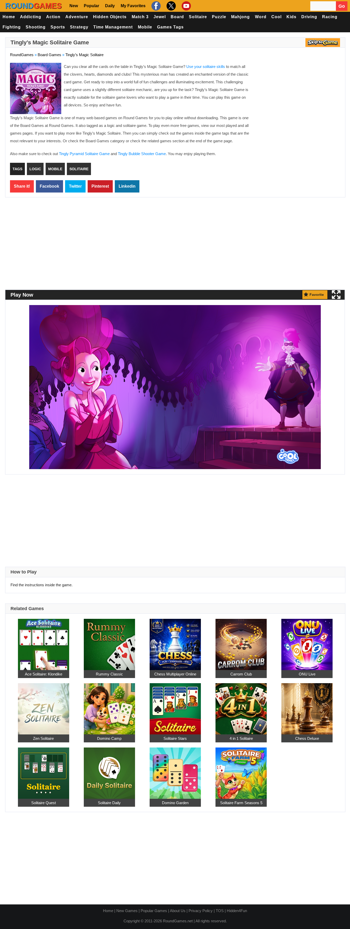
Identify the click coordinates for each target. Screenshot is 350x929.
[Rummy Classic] (109, 641)
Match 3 (140, 17)
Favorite (317, 294)
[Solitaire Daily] (109, 770)
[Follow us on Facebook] (155, 6)
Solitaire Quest (43, 803)
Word (260, 17)
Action (53, 17)
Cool (276, 17)
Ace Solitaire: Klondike (43, 674)
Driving (309, 17)
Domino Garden (175, 803)
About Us (178, 910)
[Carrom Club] (241, 641)
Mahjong (240, 17)
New (73, 6)
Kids (291, 17)
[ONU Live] (307, 641)
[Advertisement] (297, 100)
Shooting (36, 27)
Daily (110, 6)
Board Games (49, 55)
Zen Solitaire (43, 738)
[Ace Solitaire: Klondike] (43, 641)
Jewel (159, 17)
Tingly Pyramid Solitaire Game (84, 154)
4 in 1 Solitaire (241, 738)
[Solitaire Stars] (175, 706)
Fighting (12, 27)
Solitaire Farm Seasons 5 (241, 803)
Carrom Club (241, 674)
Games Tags (170, 27)
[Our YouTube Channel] (186, 6)
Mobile (145, 27)
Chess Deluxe (307, 738)
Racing (329, 17)
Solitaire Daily (109, 803)
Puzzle (219, 17)
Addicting (30, 17)
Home (9, 17)
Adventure (76, 17)
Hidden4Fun (237, 910)
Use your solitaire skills (205, 66)
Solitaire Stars (175, 738)
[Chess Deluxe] (307, 706)
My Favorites (133, 6)
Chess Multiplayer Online (175, 674)
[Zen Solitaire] (43, 706)
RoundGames (22, 55)
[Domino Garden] (175, 770)
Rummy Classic (109, 674)
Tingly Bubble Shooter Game (142, 154)
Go (341, 6)
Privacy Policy (201, 910)
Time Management (113, 27)
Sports (57, 27)
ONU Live (307, 674)
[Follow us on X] (170, 6)
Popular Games (154, 910)
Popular (91, 6)
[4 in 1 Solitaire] (241, 706)
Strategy (79, 27)
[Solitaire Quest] (43, 770)
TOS (220, 910)
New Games (127, 910)
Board (177, 17)
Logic (35, 169)
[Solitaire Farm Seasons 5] (241, 770)
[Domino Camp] (109, 706)
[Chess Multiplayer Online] (175, 641)
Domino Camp (109, 738)
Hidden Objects (110, 17)
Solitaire (198, 17)
